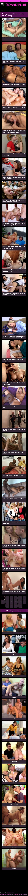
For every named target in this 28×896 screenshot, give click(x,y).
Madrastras (14, 740)
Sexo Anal (14, 847)
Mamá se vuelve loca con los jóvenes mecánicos (14, 522)
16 (20, 606)
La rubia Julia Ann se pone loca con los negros (14, 453)
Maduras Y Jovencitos (14, 783)
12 (24, 602)
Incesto (14, 697)
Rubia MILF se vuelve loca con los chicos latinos (14, 383)
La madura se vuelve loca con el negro (14, 38)
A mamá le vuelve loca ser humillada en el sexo (14, 545)
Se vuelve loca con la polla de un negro (14, 84)
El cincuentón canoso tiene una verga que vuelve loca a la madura (14, 131)
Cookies (16, 894)
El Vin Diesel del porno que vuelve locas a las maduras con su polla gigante (14, 337)
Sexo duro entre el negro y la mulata (13, 499)
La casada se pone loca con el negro (13, 475)
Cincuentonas (14, 761)
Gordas (14, 868)
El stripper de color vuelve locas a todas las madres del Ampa (14, 201)
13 (7, 606)
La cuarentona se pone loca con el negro (14, 406)
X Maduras (3, 11)
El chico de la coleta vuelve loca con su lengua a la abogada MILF (14, 224)
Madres (14, 675)
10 (15, 602)
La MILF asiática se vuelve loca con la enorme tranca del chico (14, 108)
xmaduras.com (10, 892)
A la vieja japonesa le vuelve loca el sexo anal (14, 569)
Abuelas (14, 633)
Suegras (14, 654)
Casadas (14, 825)
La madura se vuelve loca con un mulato (14, 429)
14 (11, 606)
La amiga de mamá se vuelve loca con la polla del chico (14, 177)
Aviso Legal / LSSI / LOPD (6, 894)
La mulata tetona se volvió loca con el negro (14, 61)
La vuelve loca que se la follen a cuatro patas (14, 592)
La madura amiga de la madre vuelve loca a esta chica (14, 270)
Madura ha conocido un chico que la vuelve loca (14, 154)
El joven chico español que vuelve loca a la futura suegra (14, 247)
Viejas (14, 718)
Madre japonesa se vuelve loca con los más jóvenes (14, 360)
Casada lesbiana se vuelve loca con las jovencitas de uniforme (14, 293)
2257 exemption (22, 894)
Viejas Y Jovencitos (14, 804)
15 (15, 606)
